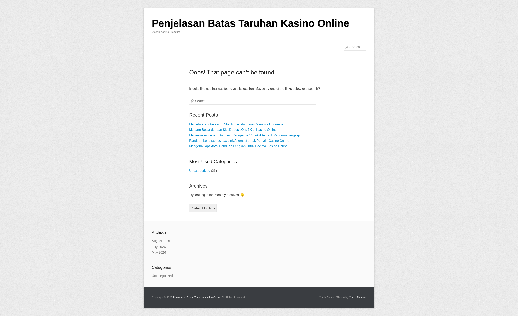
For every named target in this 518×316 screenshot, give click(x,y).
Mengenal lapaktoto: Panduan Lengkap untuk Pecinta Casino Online (238, 146)
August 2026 (161, 241)
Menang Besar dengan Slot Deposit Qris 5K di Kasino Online (233, 129)
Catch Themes (357, 297)
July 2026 (159, 247)
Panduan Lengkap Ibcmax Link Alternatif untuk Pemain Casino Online (239, 140)
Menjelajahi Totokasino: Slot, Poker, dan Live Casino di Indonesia (236, 124)
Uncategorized (199, 170)
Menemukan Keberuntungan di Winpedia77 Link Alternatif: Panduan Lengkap (244, 135)
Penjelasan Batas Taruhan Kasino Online (250, 23)
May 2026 (159, 252)
